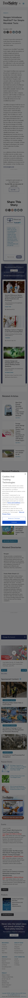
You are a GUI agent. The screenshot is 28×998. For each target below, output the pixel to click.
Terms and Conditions (13, 503)
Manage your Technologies (14, 518)
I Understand (14, 522)
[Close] (25, 474)
